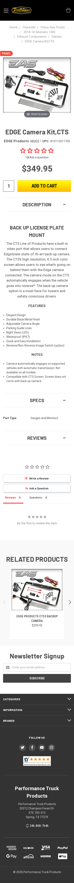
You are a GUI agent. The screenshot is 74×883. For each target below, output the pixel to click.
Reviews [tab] (10, 497)
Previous (4, 602)
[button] (37, 204)
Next (69, 602)
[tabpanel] (37, 602)
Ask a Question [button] (39, 488)
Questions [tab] (35, 497)
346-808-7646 (39, 826)
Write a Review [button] (39, 478)
